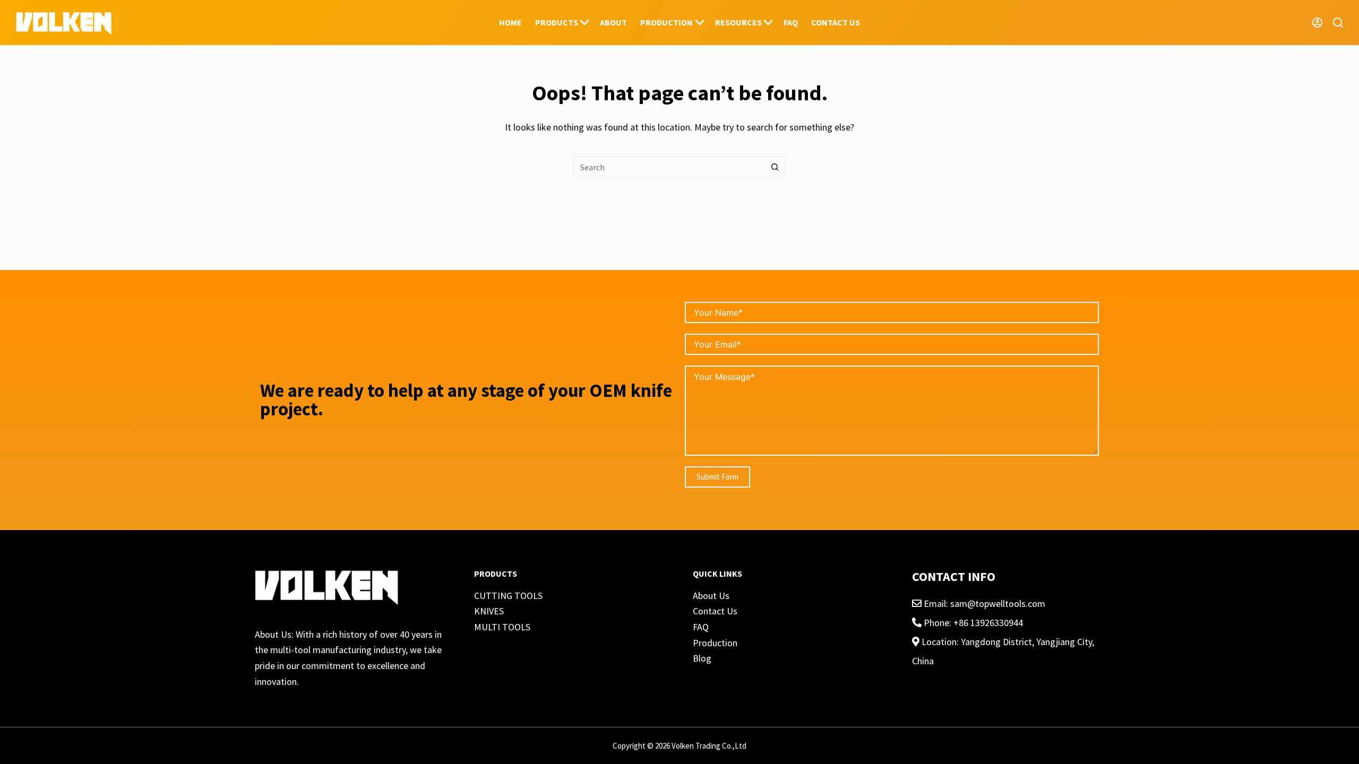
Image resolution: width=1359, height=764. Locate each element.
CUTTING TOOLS (508, 595)
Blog (702, 658)
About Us (711, 595)
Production (715, 643)
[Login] (1317, 23)
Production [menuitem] (666, 22)
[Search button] (775, 167)
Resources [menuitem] (738, 22)
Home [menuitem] (510, 22)
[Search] (1338, 23)
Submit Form (717, 477)
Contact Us (715, 611)
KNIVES (489, 611)
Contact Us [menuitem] (835, 22)
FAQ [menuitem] (791, 22)
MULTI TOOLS (502, 627)
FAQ (701, 627)
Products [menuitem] (556, 22)
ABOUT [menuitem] (613, 22)
